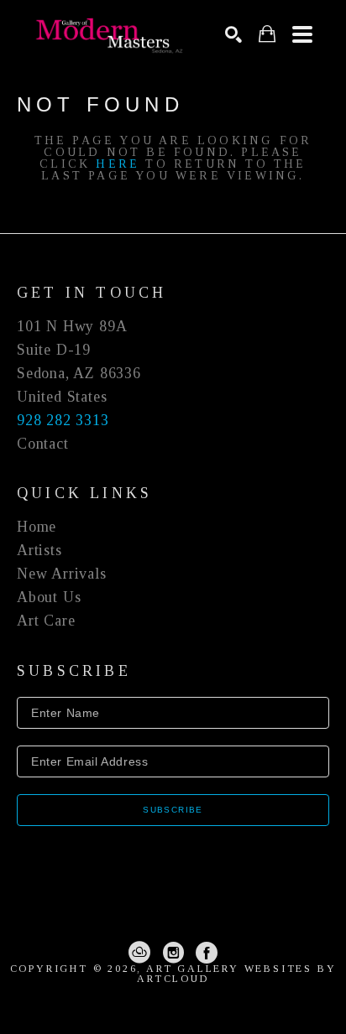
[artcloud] (139, 953)
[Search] (233, 34)
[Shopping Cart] (267, 34)
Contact (43, 443)
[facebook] (207, 953)
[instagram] (173, 953)
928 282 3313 (63, 420)
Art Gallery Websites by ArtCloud (236, 974)
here (117, 164)
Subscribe (173, 809)
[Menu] (302, 34)
